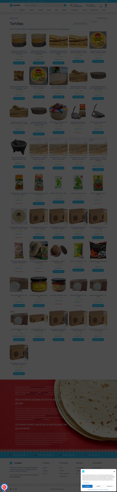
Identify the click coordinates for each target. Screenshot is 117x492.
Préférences (109, 486)
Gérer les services (86, 482)
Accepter (87, 486)
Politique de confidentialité (93, 489)
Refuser (98, 486)
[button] (114, 471)
